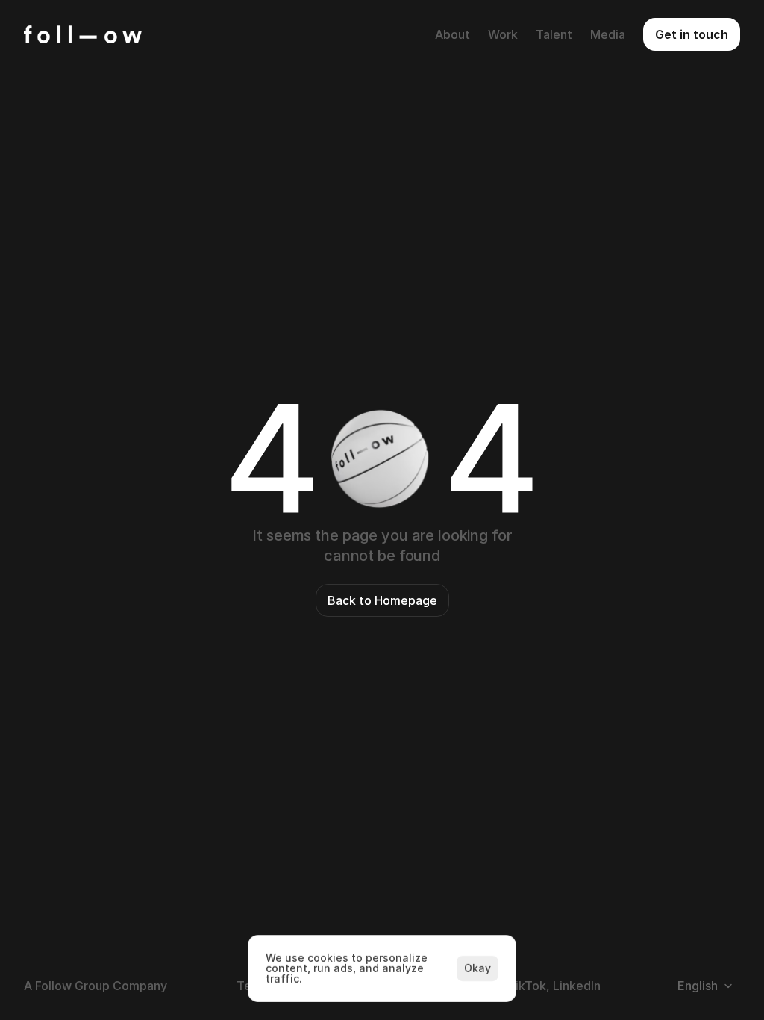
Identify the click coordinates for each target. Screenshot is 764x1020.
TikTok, (528, 985)
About (452, 34)
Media (607, 34)
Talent (554, 34)
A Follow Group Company (95, 985)
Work (503, 34)
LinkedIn (577, 985)
